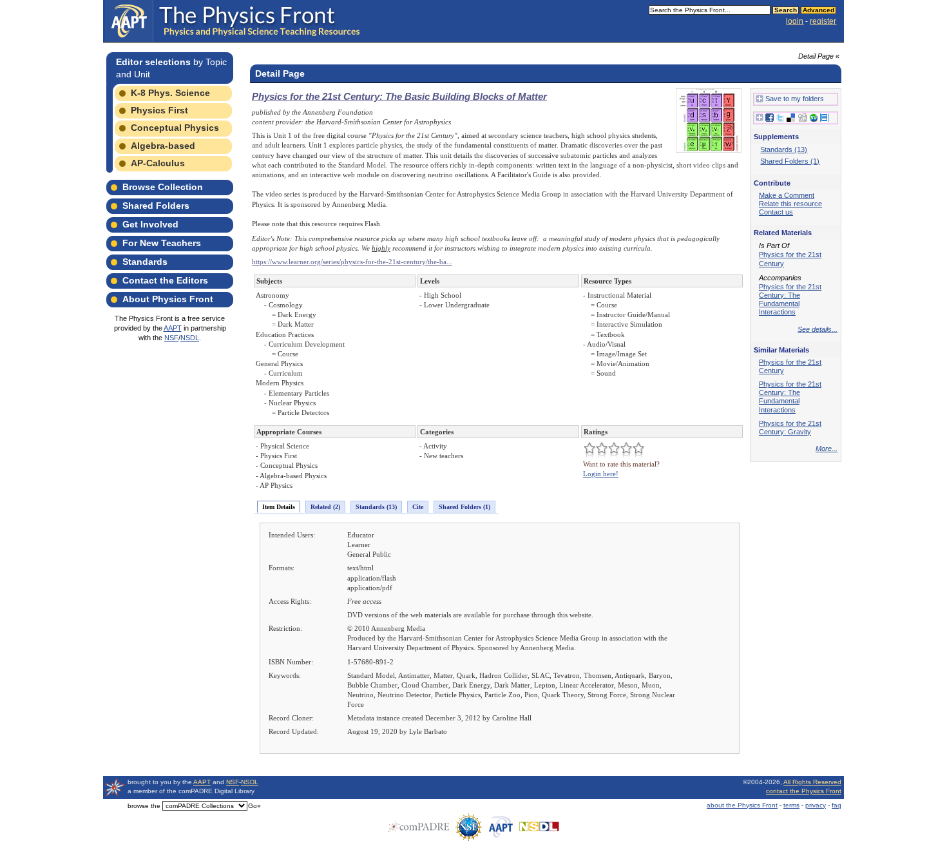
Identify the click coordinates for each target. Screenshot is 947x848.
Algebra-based (163, 145)
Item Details (278, 506)
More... (826, 448)
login (794, 21)
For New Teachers (161, 243)
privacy (815, 805)
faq (836, 805)
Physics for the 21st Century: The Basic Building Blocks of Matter (399, 96)
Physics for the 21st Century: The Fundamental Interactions (790, 299)
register (823, 21)
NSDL (189, 338)
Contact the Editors (165, 280)
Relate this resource (790, 203)
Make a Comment (786, 195)
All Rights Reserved (812, 781)
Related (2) (325, 506)
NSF (171, 338)
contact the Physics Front (803, 791)
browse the (144, 805)
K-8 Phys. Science (170, 93)
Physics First (159, 110)
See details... (817, 329)
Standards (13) (376, 506)
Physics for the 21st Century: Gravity (790, 427)
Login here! (600, 473)
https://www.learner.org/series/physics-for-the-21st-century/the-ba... (352, 261)
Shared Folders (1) (464, 506)
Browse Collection (162, 187)
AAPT (173, 328)
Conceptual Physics (175, 127)
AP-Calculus (158, 163)
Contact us (776, 212)
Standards (144, 261)
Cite (417, 506)
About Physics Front (167, 299)
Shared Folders (155, 205)
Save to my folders (794, 98)
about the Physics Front (742, 805)
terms (791, 805)
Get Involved (150, 224)
